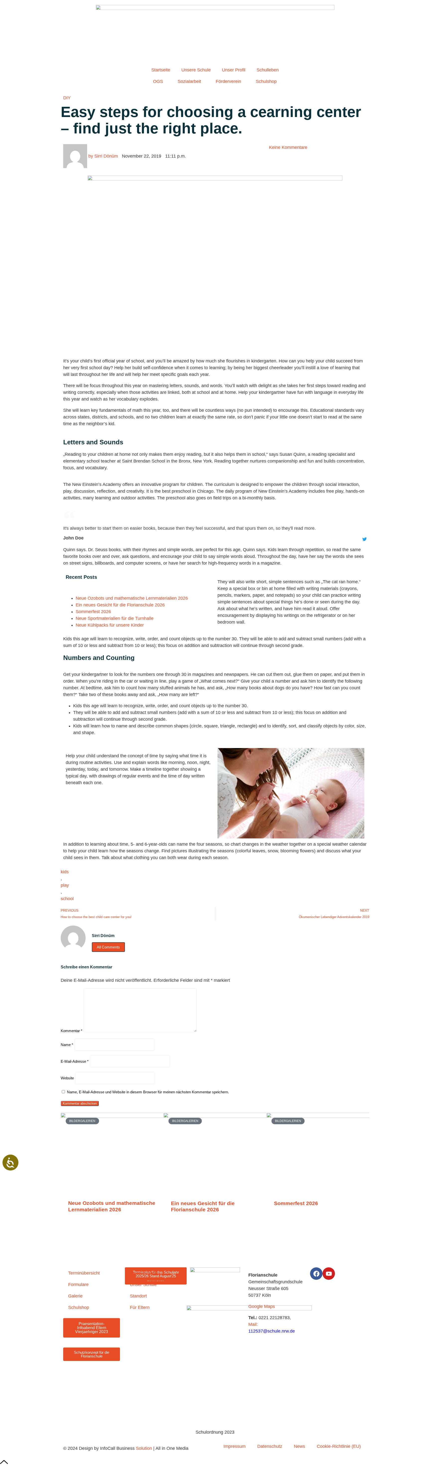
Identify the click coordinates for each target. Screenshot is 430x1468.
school (67, 898)
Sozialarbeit (189, 81)
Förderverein (228, 81)
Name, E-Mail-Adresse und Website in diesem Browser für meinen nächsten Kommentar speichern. (148, 1092)
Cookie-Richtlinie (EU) (339, 1446)
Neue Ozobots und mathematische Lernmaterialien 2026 (132, 598)
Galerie (75, 1295)
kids (65, 871)
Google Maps (261, 1306)
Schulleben (268, 69)
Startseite (160, 69)
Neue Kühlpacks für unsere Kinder (110, 625)
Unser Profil (233, 69)
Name (67, 1045)
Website (67, 1078)
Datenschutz (269, 1446)
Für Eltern (140, 1307)
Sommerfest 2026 (93, 611)
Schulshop (266, 81)
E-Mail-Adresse (75, 1061)
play (65, 885)
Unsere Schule (196, 69)
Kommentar (71, 1031)
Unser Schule (143, 1284)
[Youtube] (328, 1273)
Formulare (78, 1284)
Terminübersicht (84, 1273)
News (299, 1446)
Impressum (234, 1446)
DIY (67, 97)
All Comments (108, 947)
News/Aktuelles (145, 1273)
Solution (144, 1448)
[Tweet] (364, 539)
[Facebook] (316, 1273)
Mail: (253, 1324)
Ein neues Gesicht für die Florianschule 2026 (120, 604)
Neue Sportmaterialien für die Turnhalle (115, 618)
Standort (138, 1295)
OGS (158, 81)
